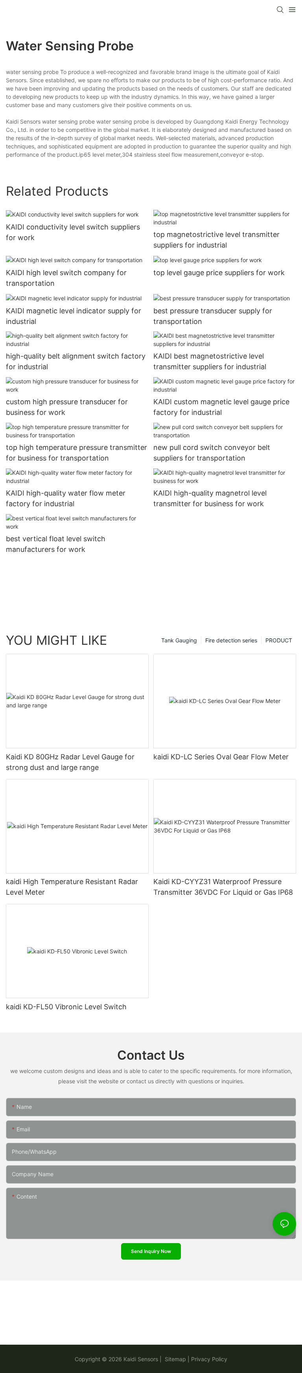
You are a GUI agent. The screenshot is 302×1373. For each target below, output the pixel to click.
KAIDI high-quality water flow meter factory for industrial (65, 498)
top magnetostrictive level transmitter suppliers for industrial (216, 239)
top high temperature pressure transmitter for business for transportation (76, 452)
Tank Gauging (179, 640)
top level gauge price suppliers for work (219, 272)
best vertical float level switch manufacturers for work (55, 544)
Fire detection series (231, 640)
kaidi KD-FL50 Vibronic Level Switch (66, 1007)
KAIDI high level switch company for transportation (66, 277)
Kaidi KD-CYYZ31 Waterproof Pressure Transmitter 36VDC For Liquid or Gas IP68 (223, 886)
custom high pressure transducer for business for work (67, 407)
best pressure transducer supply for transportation (212, 316)
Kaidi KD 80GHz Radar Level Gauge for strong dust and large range (70, 762)
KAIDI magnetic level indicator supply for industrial (73, 316)
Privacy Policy (209, 1359)
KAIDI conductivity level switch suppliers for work (73, 232)
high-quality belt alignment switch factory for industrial (75, 361)
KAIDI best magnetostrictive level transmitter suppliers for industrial (209, 361)
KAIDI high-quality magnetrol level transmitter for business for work (210, 498)
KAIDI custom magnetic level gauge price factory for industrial (221, 407)
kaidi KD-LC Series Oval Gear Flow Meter (221, 757)
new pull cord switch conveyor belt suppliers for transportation (211, 452)
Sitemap (174, 1359)
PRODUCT (278, 640)
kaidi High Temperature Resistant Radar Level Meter (72, 886)
